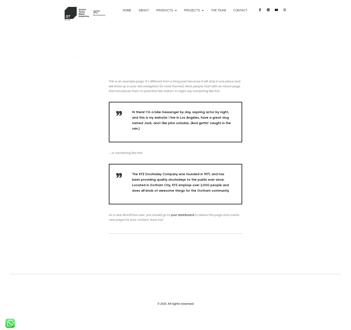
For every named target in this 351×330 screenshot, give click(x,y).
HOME (127, 10)
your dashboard (182, 215)
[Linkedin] (268, 10)
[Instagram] (284, 10)
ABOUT (144, 10)
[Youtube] (276, 10)
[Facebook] (260, 10)
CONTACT (240, 10)
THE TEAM (218, 10)
